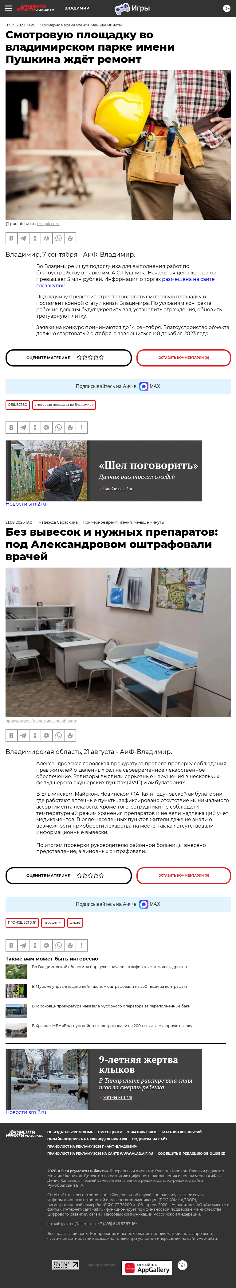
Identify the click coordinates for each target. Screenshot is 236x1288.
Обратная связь (142, 1132)
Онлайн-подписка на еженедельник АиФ (87, 1139)
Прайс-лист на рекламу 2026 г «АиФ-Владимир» (92, 1147)
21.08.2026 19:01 (19, 522)
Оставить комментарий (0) (184, 358)
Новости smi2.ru (26, 504)
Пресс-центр (110, 1132)
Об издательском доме (70, 1132)
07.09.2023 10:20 (20, 25)
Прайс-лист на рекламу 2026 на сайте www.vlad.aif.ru (100, 1154)
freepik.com (48, 223)
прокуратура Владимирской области (41, 721)
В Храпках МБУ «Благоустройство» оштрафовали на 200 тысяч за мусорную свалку (112, 1025)
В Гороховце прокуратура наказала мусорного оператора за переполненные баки (111, 1006)
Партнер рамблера (100, 1265)
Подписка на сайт (149, 1139)
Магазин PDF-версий (182, 1132)
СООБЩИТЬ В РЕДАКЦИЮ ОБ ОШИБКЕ (191, 1154)
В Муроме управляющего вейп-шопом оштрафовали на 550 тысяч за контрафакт (109, 986)
